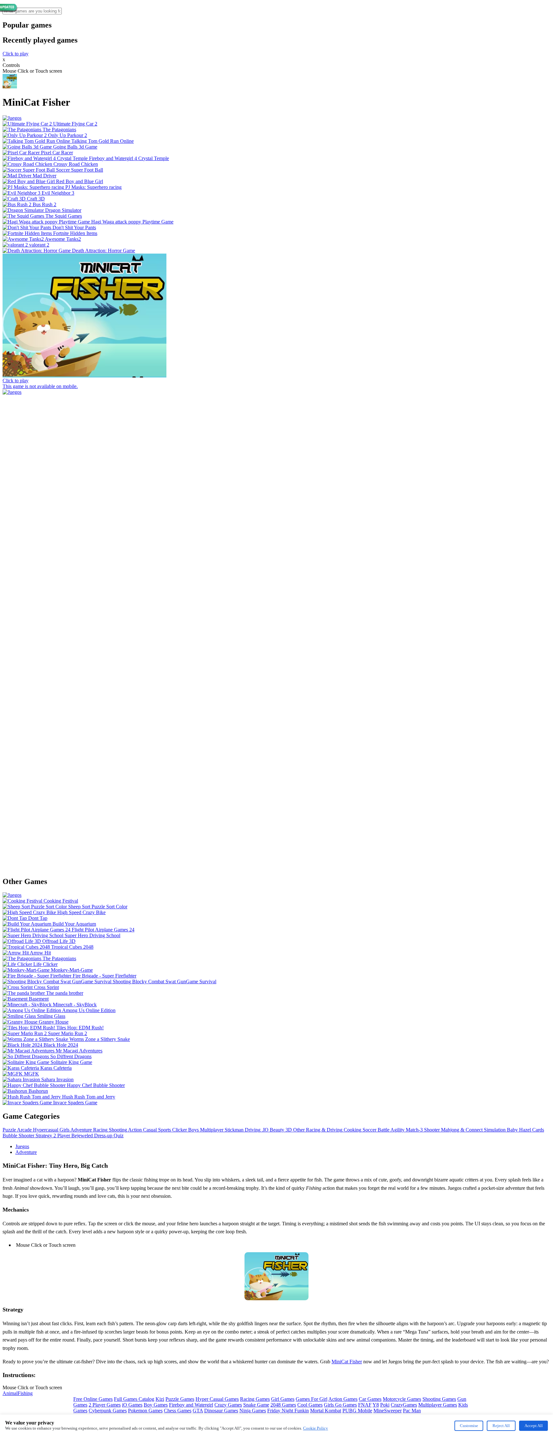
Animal (10, 1393)
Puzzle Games (179, 1399)
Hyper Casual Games (217, 1399)
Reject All (501, 1425)
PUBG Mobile (357, 1410)
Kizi (160, 1399)
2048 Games (283, 1405)
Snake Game (256, 1405)
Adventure (26, 1152)
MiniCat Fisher (347, 1361)
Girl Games (282, 1399)
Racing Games (255, 1399)
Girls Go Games (340, 1405)
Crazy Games (228, 1405)
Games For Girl (311, 1399)
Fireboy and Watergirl (191, 1405)
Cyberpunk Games (108, 1410)
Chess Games (177, 1410)
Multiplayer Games (437, 1405)
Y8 (376, 1405)
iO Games (132, 1405)
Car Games (370, 1399)
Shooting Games (439, 1399)
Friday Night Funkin (288, 1410)
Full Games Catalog (134, 1399)
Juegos (22, 1146)
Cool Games (310, 1405)
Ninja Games (252, 1410)
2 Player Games (105, 1405)
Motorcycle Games (402, 1399)
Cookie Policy (315, 1428)
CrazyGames (404, 1405)
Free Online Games (93, 1399)
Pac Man (412, 1410)
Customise (469, 1425)
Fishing (25, 1393)
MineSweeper (387, 1410)
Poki (384, 1405)
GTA (198, 1410)
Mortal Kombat (325, 1410)
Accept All (534, 1425)
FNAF (365, 1405)
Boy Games (156, 1405)
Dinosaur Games (221, 1410)
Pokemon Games (145, 1410)
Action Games (342, 1399)
